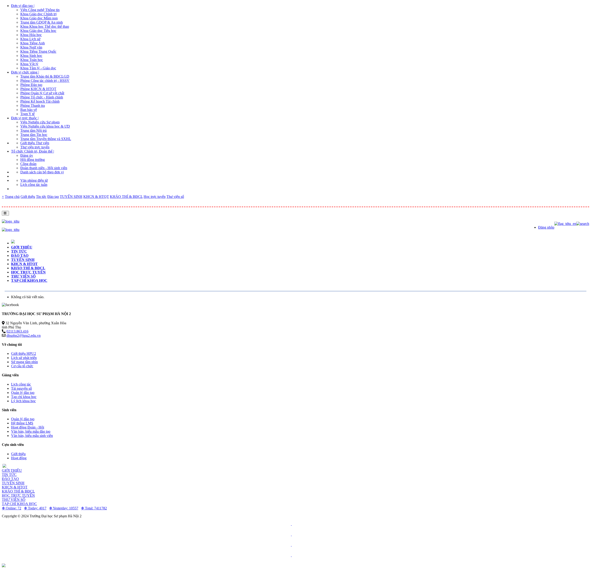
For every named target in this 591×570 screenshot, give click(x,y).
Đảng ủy (26, 155)
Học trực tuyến (155, 197)
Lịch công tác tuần (33, 185)
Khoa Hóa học (31, 35)
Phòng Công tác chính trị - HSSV (44, 81)
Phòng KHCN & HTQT (38, 89)
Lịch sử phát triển (24, 358)
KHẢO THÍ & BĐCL (126, 197)
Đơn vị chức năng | (25, 72)
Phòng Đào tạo (31, 85)
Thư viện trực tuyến (34, 147)
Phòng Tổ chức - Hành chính (41, 97)
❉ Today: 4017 (35, 508)
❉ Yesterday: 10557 (63, 508)
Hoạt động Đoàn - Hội (27, 427)
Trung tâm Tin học (33, 135)
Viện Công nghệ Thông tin (40, 10)
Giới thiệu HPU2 (23, 353)
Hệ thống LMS (22, 423)
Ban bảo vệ (28, 110)
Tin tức (41, 197)
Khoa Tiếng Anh (32, 43)
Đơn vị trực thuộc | (25, 118)
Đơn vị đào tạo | (22, 6)
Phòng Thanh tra (32, 105)
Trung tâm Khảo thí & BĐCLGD (44, 76)
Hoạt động (19, 458)
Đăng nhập (546, 227)
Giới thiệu (28, 197)
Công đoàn (28, 164)
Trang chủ (12, 197)
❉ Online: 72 (11, 508)
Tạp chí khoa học (29, 280)
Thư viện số (175, 197)
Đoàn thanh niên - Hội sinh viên (43, 168)
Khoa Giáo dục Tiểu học (38, 31)
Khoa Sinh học (31, 56)
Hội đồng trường (32, 160)
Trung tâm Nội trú (33, 130)
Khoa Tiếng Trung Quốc (38, 51)
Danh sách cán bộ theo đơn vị (42, 172)
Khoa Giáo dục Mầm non (39, 18)
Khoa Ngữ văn (31, 47)
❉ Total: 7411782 (94, 508)
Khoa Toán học (31, 60)
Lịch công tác (21, 384)
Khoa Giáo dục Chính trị (38, 14)
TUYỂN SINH (71, 197)
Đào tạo (53, 197)
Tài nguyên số (21, 388)
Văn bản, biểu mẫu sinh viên (32, 436)
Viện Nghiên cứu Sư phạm (40, 122)
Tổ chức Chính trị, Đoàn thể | (32, 151)
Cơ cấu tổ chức (22, 366)
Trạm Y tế (27, 114)
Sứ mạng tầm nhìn (24, 362)
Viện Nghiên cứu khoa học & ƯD (45, 126)
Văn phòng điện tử (34, 180)
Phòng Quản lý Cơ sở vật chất (42, 93)
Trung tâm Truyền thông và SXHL (45, 139)
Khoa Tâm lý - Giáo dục (38, 68)
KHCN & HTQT (96, 197)
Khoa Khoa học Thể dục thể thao (44, 26)
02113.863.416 (17, 331)
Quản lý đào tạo (22, 393)
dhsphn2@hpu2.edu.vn (23, 335)
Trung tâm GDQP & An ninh (41, 22)
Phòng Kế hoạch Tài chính (40, 101)
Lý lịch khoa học (23, 401)
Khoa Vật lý (29, 64)
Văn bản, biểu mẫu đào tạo (30, 431)
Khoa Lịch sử (30, 39)
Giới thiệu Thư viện (34, 143)
